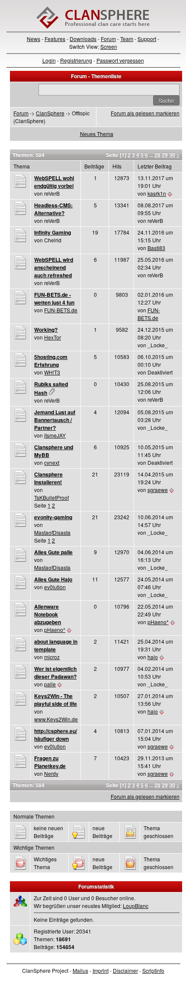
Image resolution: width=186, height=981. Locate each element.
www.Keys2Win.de (56, 719)
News (33, 38)
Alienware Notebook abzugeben (47, 614)
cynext (51, 462)
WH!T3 (52, 372)
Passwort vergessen (120, 60)
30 (172, 155)
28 (157, 155)
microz (52, 656)
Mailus (80, 970)
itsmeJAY (55, 435)
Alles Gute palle (53, 552)
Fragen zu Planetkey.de (50, 762)
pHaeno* (54, 629)
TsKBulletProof (51, 497)
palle (50, 684)
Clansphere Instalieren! (48, 478)
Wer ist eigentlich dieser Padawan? (55, 672)
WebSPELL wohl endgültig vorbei (54, 182)
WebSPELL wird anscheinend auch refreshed (53, 267)
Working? (46, 329)
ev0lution (55, 587)
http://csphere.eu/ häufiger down (55, 735)
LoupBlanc (135, 905)
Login (49, 60)
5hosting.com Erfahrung (50, 360)
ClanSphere (50, 113)
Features (55, 38)
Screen (108, 46)
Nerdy (51, 773)
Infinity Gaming (52, 232)
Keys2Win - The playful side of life (55, 700)
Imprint (101, 970)
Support (147, 38)
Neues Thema (96, 133)
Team (126, 38)
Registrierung (76, 60)
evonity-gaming (53, 517)
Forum (108, 38)
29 (165, 155)
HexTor (52, 337)
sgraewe (158, 489)
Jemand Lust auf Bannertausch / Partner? (54, 420)
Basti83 (156, 247)
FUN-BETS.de (60, 310)
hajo (153, 656)
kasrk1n (157, 193)
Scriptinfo (153, 970)
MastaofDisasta (52, 532)
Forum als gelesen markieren (145, 113)
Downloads (83, 38)
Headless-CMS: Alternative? (53, 209)
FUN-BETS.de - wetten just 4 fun (54, 298)
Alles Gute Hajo (53, 579)
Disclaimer (125, 970)
